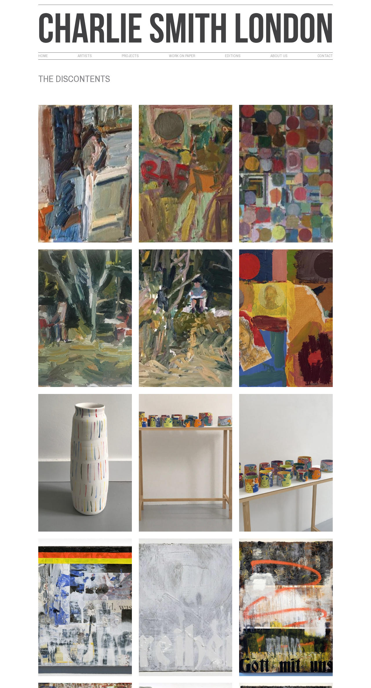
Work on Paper (182, 56)
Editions (233, 56)
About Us (279, 56)
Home (43, 56)
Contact (325, 56)
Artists (85, 56)
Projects (130, 56)
